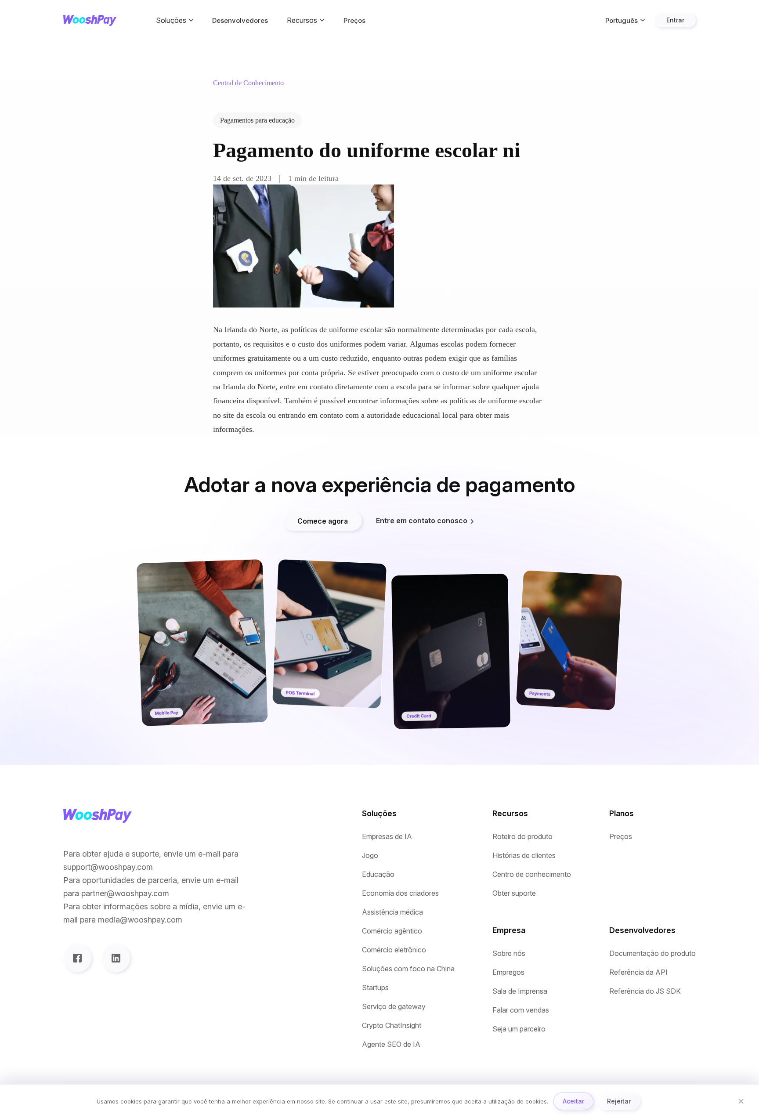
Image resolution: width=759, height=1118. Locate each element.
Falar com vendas (520, 1010)
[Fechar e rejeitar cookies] (741, 1101)
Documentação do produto (652, 953)
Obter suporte (514, 893)
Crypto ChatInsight (391, 1025)
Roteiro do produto (522, 836)
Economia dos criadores (400, 893)
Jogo (370, 855)
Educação (378, 874)
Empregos (508, 972)
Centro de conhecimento (531, 874)
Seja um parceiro (519, 1029)
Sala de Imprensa (519, 991)
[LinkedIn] (116, 958)
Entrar (675, 20)
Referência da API (638, 972)
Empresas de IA (387, 836)
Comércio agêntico (392, 931)
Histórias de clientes (524, 855)
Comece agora (322, 521)
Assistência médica (392, 912)
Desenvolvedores (240, 20)
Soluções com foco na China (408, 969)
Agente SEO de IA (391, 1044)
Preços (354, 20)
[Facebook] (77, 958)
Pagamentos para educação (257, 120)
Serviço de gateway (394, 1006)
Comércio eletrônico (394, 950)
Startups (375, 988)
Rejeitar (619, 1101)
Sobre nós (508, 953)
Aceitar (573, 1101)
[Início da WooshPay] (89, 20)
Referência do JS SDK (645, 991)
